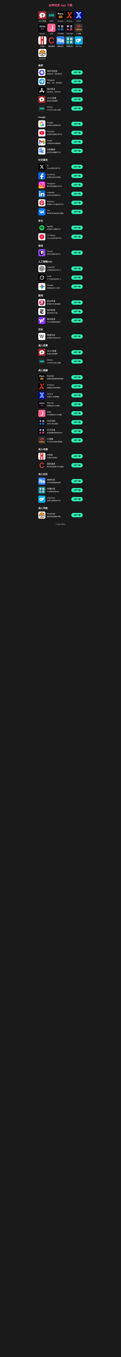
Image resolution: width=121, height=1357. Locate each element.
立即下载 (77, 72)
